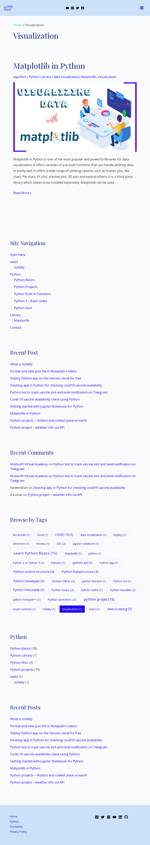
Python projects (21, 669)
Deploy (119, 535)
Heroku (42, 543)
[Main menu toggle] (142, 8)
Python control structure (33, 572)
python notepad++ (27, 599)
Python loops (63, 590)
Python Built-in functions (32, 294)
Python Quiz (23, 308)
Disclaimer (16, 826)
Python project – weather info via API (37, 427)
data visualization (93, 535)
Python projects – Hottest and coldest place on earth (48, 420)
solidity (19, 267)
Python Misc (19, 662)
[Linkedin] (120, 817)
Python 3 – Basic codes (30, 301)
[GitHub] (126, 817)
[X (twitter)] (77, 8)
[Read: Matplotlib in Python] (75, 116)
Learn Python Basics (35, 553)
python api (82, 563)
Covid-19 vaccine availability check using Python (45, 399)
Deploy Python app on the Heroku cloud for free (45, 378)
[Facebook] (82, 8)
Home (14, 816)
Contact (15, 327)
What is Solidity (21, 364)
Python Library (21, 655)
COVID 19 (64, 535)
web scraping (119, 609)
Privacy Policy (18, 831)
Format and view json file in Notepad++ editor (43, 371)
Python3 (58, 563)
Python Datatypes (28, 581)
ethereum (21, 543)
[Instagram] (72, 8)
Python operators (62, 599)
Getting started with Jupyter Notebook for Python (46, 406)
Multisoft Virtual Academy (29, 464)
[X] (102, 817)
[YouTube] (67, 8)
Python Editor (63, 581)
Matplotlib (21, 320)
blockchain (21, 535)
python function (94, 581)
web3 (14, 262)
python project (99, 599)
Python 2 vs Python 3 (28, 563)
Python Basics (24, 280)
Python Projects (25, 287)
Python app (109, 563)
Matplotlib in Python (25, 413)
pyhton (94, 553)
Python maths (92, 590)
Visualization (72, 609)
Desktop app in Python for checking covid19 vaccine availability (56, 385)
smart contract (24, 609)
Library (15, 315)
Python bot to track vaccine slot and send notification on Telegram (58, 392)
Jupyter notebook (86, 543)
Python (15, 274)
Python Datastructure (80, 572)
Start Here (17, 255)
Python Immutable (28, 590)
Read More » (22, 192)
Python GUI (122, 581)
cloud (42, 535)
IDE (61, 543)
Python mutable (123, 590)
